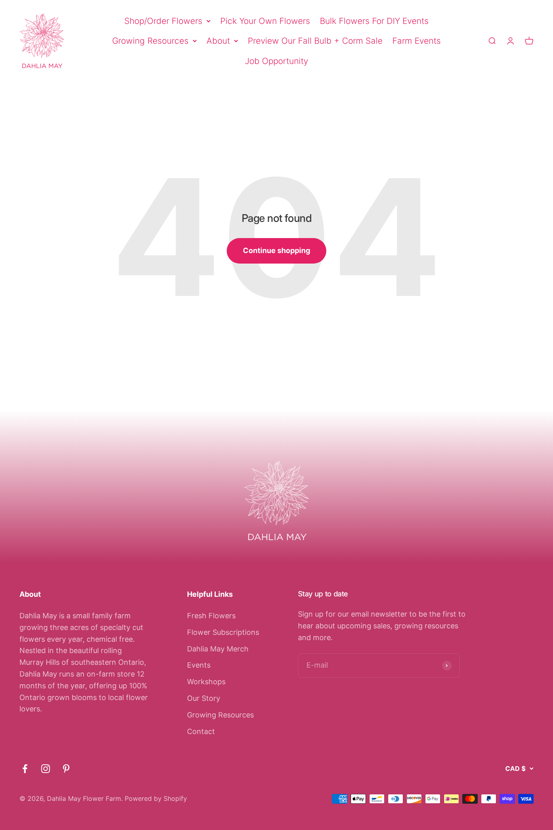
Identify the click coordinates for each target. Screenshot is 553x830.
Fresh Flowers (211, 615)
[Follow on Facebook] (24, 768)
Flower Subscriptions (223, 632)
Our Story (203, 698)
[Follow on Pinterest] (66, 768)
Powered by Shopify (156, 798)
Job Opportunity (276, 61)
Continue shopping (276, 250)
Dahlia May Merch (218, 649)
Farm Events (416, 41)
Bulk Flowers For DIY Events (374, 21)
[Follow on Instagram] (45, 768)
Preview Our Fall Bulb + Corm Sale (315, 41)
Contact (201, 731)
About (218, 41)
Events (199, 665)
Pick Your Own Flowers (265, 21)
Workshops (206, 681)
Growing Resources (150, 41)
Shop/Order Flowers (163, 21)
